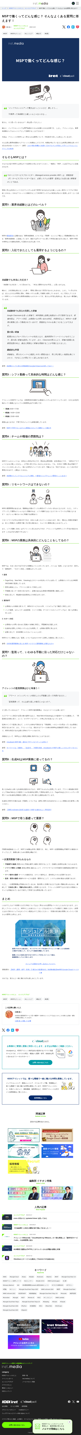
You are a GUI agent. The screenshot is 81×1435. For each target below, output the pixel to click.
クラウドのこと (7, 1385)
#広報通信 (33, 1306)
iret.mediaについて (28, 1378)
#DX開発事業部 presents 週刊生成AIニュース (36, 1285)
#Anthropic (58, 1306)
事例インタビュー (7, 1388)
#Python (24, 1306)
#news (24, 1277)
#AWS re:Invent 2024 (47, 1289)
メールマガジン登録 (28, 1382)
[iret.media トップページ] (12, 1367)
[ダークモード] (73, 3)
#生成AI (31, 1277)
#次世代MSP (22, 1293)
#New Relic (49, 1306)
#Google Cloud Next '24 (69, 1277)
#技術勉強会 (32, 1293)
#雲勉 (4, 1289)
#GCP (23, 1297)
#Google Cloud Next (69, 1289)
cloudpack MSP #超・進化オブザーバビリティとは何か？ (27, 742)
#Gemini (49, 1277)
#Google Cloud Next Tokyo (11, 1302)
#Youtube (63, 1293)
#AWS (4, 1277)
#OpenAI (24, 1310)
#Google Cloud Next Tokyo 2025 (28, 1289)
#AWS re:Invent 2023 (9, 1293)
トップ (4, 8)
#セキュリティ (28, 1281)
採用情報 (24, 1406)
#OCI (38, 1297)
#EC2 (40, 1306)
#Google (15, 1297)
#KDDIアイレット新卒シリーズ (12, 1281)
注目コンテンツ (7, 1391)
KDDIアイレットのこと (16, 8)
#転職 (46, 33)
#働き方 (38, 33)
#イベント (13, 1289)
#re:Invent (40, 1277)
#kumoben (6, 1297)
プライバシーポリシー (9, 1410)
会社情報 (5, 1406)
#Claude (62, 1302)
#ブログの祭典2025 (57, 1285)
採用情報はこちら (40, 1098)
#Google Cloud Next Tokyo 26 (31, 1302)
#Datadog (46, 1302)
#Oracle (54, 1302)
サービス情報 (14, 1406)
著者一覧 (25, 1375)
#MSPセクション (16, 33)
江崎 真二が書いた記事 (23, 1021)
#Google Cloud (14, 1277)
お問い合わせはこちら (40, 1062)
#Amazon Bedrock (8, 1285)
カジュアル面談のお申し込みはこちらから (40, 964)
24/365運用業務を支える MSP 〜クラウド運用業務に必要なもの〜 (30, 643)
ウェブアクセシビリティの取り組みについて (16, 1413)
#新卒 (58, 1289)
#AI (18, 1285)
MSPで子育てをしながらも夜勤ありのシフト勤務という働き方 (29, 428)
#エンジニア (29, 33)
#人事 (64, 1281)
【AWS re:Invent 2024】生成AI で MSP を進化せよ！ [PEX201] (29, 810)
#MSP (5, 33)
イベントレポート (7, 1378)
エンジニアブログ (30, 8)
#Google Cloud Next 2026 (10, 1306)
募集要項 (10, 236)
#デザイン (70, 1285)
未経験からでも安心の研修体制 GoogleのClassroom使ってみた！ (30, 366)
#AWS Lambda (60, 1297)
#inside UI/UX (40, 1281)
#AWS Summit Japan (54, 1281)
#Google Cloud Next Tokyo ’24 (48, 1293)
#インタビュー (48, 1297)
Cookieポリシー (24, 1410)
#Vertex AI (31, 1297)
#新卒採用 (73, 1293)
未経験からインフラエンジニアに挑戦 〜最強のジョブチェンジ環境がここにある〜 (37, 476)
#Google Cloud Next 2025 (10, 1310)
